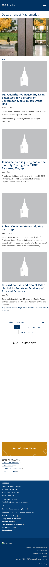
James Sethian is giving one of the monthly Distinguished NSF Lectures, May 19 (24, 165)
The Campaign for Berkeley (13, 524)
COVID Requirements (11, 462)
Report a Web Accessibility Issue (15, 509)
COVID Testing (8, 465)
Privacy (44, 556)
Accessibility (42, 550)
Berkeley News (8, 522)
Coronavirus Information (12, 468)
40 (40, 327)
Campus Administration (11, 519)
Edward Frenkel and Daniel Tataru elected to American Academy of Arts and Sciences (24, 288)
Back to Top (43, 564)
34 (43, 322)
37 (23, 327)
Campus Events (8, 530)
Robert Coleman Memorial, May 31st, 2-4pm (22, 227)
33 (38, 322)
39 (34, 327)
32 (32, 322)
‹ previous (22, 322)
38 (29, 327)
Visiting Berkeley (9, 527)
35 (12, 327)
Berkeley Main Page (10, 516)
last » (31, 332)
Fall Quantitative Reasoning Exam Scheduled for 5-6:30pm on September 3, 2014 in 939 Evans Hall (23, 99)
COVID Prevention (10, 471)
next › (23, 332)
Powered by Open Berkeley (36, 548)
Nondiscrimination (40, 553)
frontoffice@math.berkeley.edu (14, 502)
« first (12, 322)
